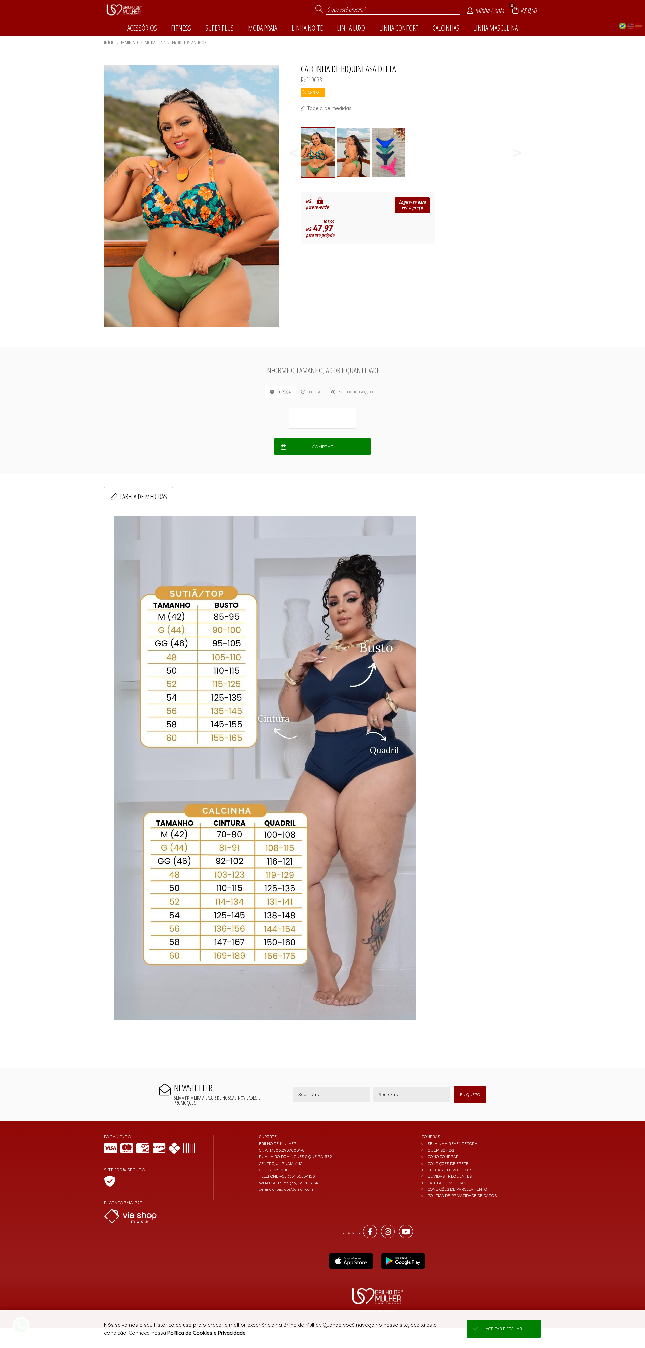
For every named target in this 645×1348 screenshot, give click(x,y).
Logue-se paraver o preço (412, 205)
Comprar (323, 446)
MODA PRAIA (155, 42)
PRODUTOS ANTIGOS (189, 42)
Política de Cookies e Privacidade (206, 1333)
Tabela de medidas (143, 496)
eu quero (470, 1094)
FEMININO (129, 42)
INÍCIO (109, 42)
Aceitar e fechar (504, 1328)
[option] (318, 152)
